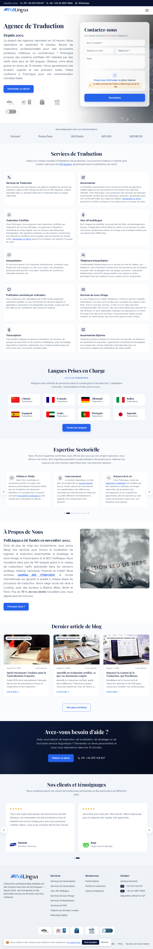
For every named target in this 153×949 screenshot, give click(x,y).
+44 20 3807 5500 (135, 891)
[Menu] (147, 10)
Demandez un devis (132, 198)
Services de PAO (59, 905)
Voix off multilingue (60, 891)
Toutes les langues (76, 427)
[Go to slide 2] (68, 513)
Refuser (104, 942)
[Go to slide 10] (88, 513)
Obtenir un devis (61, 758)
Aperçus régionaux (94, 891)
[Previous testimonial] (3, 830)
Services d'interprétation (63, 900)
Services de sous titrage (62, 895)
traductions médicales (115, 483)
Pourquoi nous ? (16, 606)
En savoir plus (73, 942)
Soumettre (115, 97)
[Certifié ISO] (57, 102)
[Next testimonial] (149, 830)
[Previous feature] (3, 491)
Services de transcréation (63, 881)
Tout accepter (90, 942)
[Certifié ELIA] (10, 102)
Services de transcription (63, 886)
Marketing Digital (59, 915)
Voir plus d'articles (76, 707)
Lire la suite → (13, 692)
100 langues (65, 164)
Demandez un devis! (18, 88)
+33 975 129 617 (134, 886)
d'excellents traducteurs (28, 495)
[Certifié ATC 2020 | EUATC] (26, 102)
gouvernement (85, 483)
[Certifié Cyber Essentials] (42, 102)
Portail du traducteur (95, 886)
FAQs (120, 944)
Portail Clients (92, 881)
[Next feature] (149, 491)
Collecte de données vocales (65, 910)
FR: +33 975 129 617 (93, 757)
